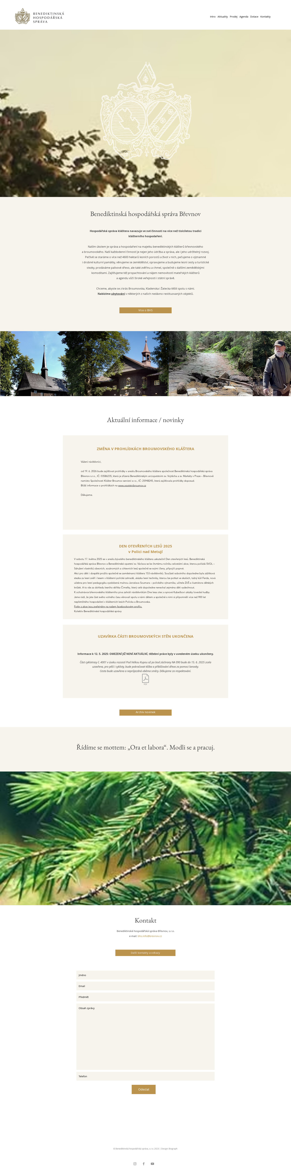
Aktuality (223, 16)
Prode (233, 16)
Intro (213, 16)
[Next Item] (285, 387)
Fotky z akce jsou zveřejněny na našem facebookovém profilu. (108, 606)
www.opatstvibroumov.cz (132, 485)
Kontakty (265, 16)
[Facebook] (144, 1164)
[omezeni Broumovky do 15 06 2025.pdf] (145, 680)
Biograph (173, 1148)
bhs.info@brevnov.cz (150, 936)
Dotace (254, 16)
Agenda (243, 16)
